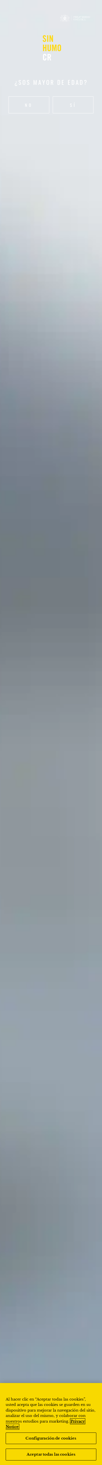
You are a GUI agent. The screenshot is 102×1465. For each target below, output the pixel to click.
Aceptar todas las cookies (51, 1454)
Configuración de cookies (51, 1438)
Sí (73, 105)
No (29, 105)
